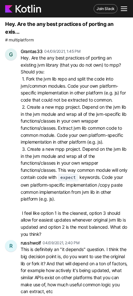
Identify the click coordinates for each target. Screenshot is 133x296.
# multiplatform (19, 40)
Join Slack (106, 8)
